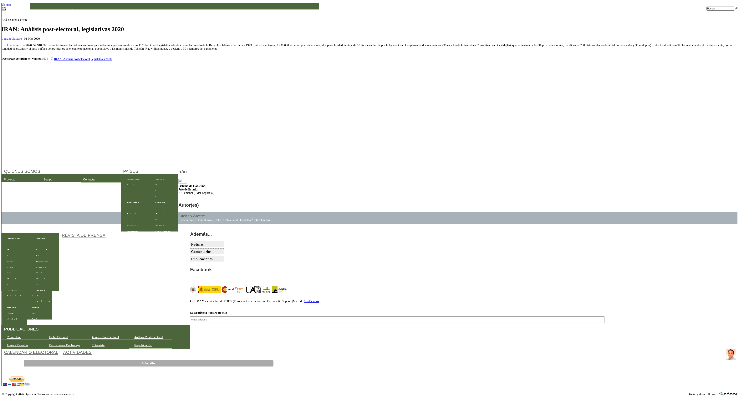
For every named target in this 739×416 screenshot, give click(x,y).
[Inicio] (7, 4)
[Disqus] (369, 112)
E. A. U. (99, 11)
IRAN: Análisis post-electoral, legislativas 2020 (83, 59)
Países (130, 171)
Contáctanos (311, 301)
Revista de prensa (83, 235)
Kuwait (185, 11)
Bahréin (70, 11)
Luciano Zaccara (12, 38)
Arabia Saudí (45, 11)
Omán (242, 11)
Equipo (47, 179)
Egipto (127, 11)
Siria (299, 11)
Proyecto (9, 179)
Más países (163, 231)
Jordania (158, 11)
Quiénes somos (22, 171)
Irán (182, 171)
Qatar (271, 11)
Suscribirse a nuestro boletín (208, 312)
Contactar (89, 179)
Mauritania (216, 11)
